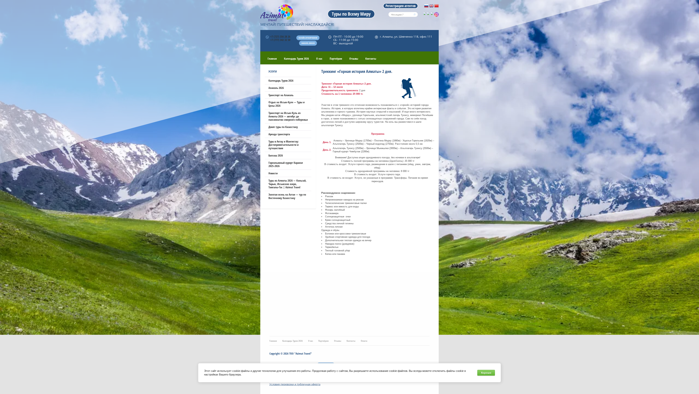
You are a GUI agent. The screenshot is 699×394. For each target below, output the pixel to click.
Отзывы (353, 58)
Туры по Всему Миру (351, 14)
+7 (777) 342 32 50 (280, 40)
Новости (273, 173)
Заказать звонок (308, 43)
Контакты (370, 58)
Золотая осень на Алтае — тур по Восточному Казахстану (287, 196)
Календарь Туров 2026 (296, 58)
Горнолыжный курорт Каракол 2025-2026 (285, 164)
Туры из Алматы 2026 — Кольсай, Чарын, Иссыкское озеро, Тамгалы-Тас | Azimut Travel (287, 184)
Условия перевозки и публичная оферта (294, 384)
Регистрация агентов (401, 5)
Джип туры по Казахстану (283, 127)
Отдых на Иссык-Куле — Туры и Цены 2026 (286, 103)
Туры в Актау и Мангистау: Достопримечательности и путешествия (283, 145)
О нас (319, 58)
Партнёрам (336, 58)
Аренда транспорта (279, 134)
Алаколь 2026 (276, 88)
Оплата (364, 340)
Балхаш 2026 (275, 155)
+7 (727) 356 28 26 (280, 36)
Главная (272, 58)
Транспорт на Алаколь (280, 95)
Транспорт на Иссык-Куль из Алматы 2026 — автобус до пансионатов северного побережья (288, 116)
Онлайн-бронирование (308, 38)
